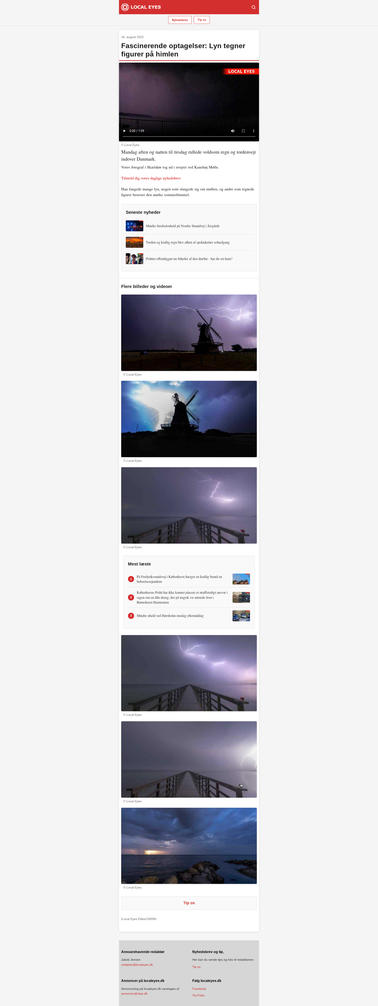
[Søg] (253, 7)
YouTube (198, 995)
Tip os (202, 19)
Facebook (199, 988)
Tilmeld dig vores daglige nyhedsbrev (151, 178)
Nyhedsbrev (180, 20)
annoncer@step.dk (134, 993)
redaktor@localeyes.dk (137, 964)
